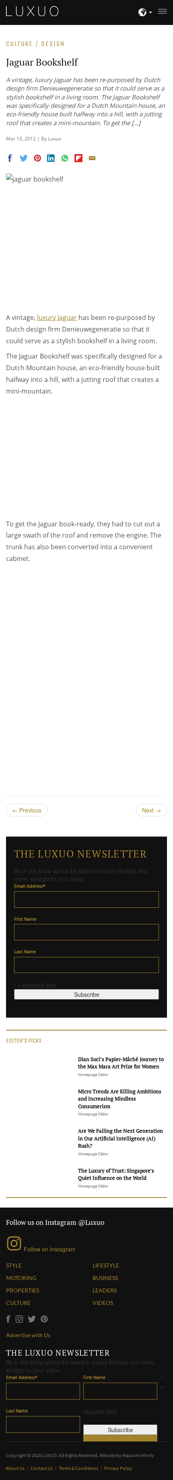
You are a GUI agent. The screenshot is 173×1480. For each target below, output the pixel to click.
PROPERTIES (22, 1290)
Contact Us (42, 1468)
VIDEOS (103, 1302)
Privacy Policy (118, 1468)
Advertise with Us (28, 1335)
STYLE (14, 1265)
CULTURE (18, 1302)
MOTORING (21, 1277)
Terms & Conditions (79, 1468)
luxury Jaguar (57, 317)
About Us (15, 1468)
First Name (25, 919)
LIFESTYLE (106, 1265)
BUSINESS (105, 1277)
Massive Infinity (138, 1455)
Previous (26, 810)
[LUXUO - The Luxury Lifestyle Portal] (32, 10)
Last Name (25, 951)
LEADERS (105, 1290)
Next (151, 810)
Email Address (29, 886)
